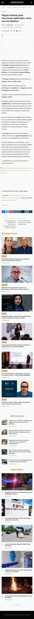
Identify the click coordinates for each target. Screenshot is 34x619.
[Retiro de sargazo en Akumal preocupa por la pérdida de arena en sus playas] (4, 462)
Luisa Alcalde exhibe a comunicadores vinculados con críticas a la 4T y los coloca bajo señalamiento (16, 374)
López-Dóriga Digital (10, 200)
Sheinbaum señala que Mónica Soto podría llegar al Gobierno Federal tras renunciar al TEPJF (16, 317)
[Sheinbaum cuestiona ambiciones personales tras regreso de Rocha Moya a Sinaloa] (17, 245)
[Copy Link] (19, 31)
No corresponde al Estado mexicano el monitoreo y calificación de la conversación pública (16, 345)
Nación (4, 11)
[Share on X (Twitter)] (14, 31)
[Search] (31, 2)
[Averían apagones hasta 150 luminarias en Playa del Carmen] (17, 585)
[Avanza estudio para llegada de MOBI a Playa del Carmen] (17, 533)
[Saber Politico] (17, 2)
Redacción (10, 25)
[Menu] (3, 2)
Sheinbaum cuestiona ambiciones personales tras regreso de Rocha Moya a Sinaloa (16, 259)
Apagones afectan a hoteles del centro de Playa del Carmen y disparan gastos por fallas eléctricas (20, 432)
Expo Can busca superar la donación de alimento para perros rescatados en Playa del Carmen (20, 451)
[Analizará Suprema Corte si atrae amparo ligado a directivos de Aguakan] (17, 559)
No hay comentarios (8, 27)
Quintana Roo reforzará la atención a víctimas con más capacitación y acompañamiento (19, 441)
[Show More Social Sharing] (22, 31)
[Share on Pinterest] (17, 31)
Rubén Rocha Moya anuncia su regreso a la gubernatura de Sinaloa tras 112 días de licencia (15, 288)
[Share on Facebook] (11, 31)
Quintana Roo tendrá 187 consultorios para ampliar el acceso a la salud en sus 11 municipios (20, 422)
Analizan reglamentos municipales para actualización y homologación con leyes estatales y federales (9, 224)
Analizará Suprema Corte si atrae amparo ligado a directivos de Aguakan (18, 570)
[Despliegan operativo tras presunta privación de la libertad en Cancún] (17, 481)
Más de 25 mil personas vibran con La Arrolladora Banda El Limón (25, 222)
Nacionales (5, 205)
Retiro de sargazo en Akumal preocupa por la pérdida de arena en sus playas (20, 460)
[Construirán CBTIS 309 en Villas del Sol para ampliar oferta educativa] (17, 507)
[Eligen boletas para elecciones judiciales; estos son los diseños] (17, 44)
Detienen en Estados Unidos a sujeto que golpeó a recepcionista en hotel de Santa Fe (16, 403)
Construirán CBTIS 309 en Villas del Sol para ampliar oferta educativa (17, 519)
